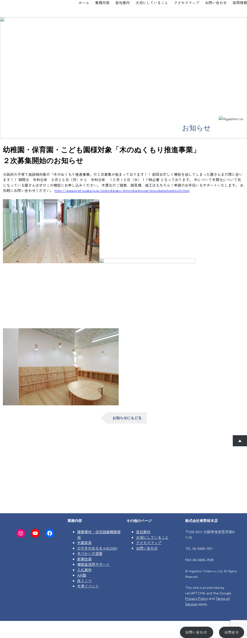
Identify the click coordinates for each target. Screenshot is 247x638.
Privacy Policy (196, 598)
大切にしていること (152, 537)
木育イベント (88, 585)
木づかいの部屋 (90, 553)
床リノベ (84, 580)
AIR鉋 (81, 575)
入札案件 (84, 569)
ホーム (83, 2)
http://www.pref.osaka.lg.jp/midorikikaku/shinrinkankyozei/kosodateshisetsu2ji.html (122, 190)
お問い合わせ (147, 548)
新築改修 (84, 558)
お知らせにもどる (127, 418)
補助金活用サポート (93, 564)
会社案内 (143, 531)
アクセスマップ (148, 542)
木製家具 (84, 542)
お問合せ (231, 632)
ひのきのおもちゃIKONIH (97, 548)
